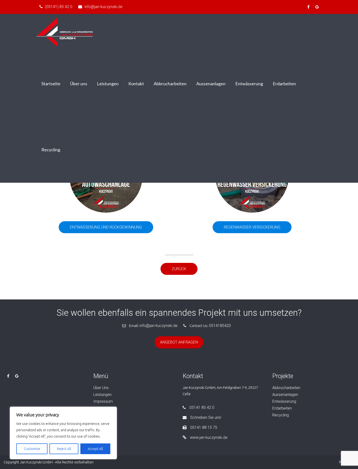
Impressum (103, 401)
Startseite (50, 83)
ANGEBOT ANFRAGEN (179, 342)
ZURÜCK (179, 269)
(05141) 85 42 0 (58, 6)
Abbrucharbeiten (170, 83)
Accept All (95, 449)
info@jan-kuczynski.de (103, 6)
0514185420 (220, 325)
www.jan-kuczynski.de (208, 437)
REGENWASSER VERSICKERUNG (252, 227)
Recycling (50, 149)
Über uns (78, 83)
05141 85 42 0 (201, 407)
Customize (32, 449)
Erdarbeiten (284, 83)
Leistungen (108, 83)
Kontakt (136, 83)
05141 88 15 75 (203, 427)
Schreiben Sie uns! (205, 417)
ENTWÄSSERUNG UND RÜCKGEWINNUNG (106, 227)
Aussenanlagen (211, 83)
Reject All (64, 449)
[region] (63, 433)
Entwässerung (249, 83)
